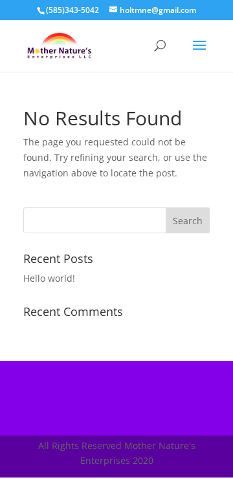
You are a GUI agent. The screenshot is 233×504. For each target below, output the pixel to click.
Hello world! (49, 278)
